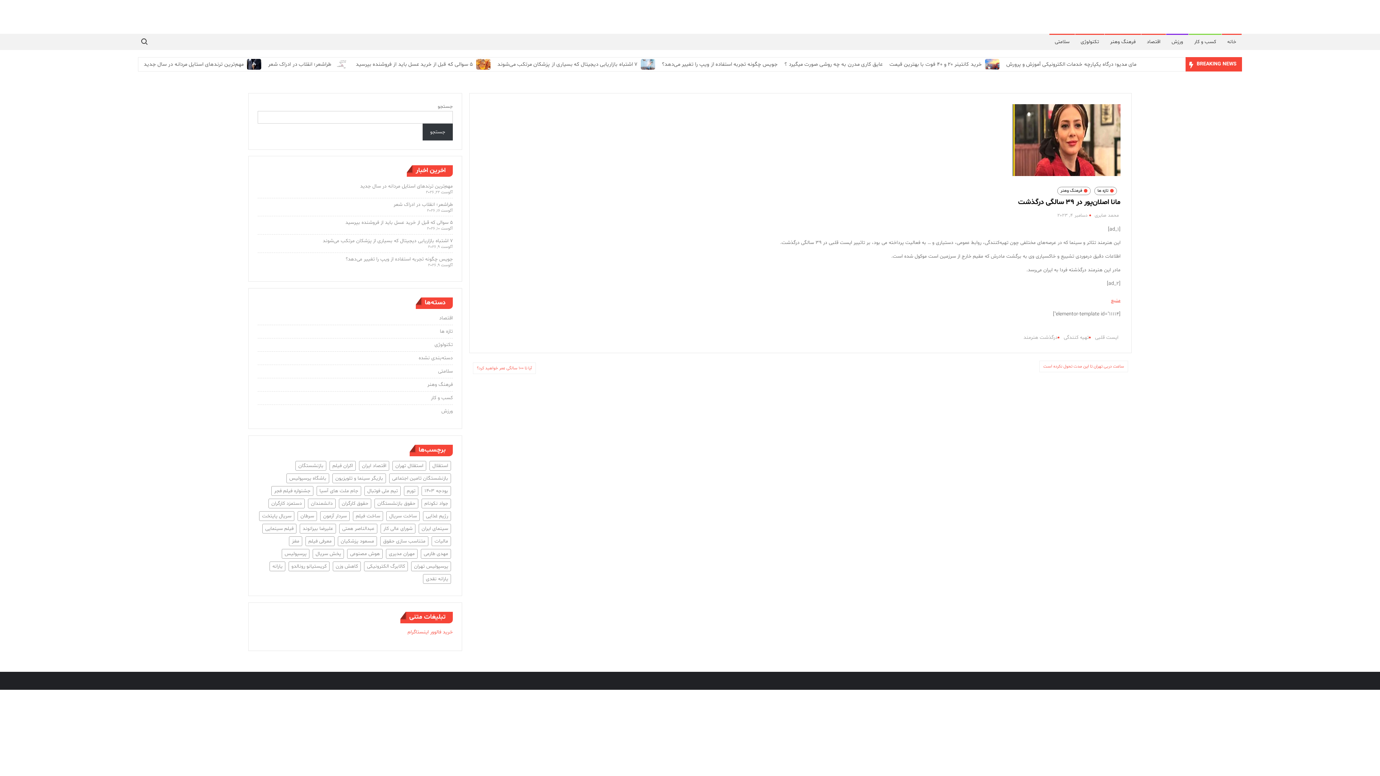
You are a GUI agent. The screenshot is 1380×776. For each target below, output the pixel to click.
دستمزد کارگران (286, 503)
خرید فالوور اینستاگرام (430, 632)
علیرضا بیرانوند (318, 528)
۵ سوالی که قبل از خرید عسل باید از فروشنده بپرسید (414, 64)
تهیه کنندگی (1076, 337)
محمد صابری (1107, 215)
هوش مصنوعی (365, 553)
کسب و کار (1205, 41)
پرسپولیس (296, 553)
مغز (295, 541)
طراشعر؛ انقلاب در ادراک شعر (299, 64)
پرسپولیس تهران (431, 566)
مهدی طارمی (436, 553)
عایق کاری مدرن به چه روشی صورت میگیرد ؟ (834, 64)
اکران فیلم (342, 465)
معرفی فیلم (320, 541)
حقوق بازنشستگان (396, 503)
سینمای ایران (435, 528)
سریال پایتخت (276, 516)
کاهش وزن (347, 566)
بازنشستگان (310, 465)
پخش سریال (328, 553)
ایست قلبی (1106, 337)
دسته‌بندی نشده (436, 358)
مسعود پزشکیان (357, 541)
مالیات (441, 541)
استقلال (440, 465)
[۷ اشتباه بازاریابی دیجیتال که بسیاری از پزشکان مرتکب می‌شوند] (647, 64)
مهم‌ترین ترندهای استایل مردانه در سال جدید (194, 64)
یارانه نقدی (437, 579)
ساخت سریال (403, 516)
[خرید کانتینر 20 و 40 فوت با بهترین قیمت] (991, 64)
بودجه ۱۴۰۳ (436, 491)
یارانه (277, 566)
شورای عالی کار (398, 528)
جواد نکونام (436, 503)
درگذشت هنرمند (1041, 337)
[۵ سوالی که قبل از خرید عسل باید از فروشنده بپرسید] (482, 64)
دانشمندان (322, 503)
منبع (1116, 300)
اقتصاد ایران (374, 465)
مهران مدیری (402, 553)
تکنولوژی (1090, 41)
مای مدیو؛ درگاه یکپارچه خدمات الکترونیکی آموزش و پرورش (1071, 64)
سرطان (307, 516)
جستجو (445, 106)
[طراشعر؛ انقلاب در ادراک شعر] (341, 64)
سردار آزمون (335, 516)
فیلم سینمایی (279, 528)
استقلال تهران (409, 465)
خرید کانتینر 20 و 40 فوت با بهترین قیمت (935, 64)
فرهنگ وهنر (1123, 41)
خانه (1231, 41)
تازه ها (1103, 191)
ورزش (1177, 41)
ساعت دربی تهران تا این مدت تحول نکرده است (1083, 366)
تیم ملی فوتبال (382, 491)
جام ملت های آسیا (338, 491)
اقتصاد (1153, 41)
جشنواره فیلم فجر (292, 491)
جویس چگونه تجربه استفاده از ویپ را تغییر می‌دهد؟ (720, 64)
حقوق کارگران (355, 503)
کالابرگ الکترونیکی (386, 566)
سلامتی (1062, 41)
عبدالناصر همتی (358, 528)
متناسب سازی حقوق (404, 541)
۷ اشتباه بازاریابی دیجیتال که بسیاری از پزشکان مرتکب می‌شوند (567, 64)
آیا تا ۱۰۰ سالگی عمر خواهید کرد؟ (504, 368)
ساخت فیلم (368, 516)
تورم (411, 491)
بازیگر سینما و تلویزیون (359, 478)
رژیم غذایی (437, 516)
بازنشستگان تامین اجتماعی (420, 478)
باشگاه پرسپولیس (307, 478)
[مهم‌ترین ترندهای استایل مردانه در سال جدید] (253, 64)
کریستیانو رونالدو (309, 566)
